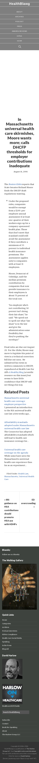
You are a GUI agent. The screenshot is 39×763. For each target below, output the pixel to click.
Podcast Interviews (9, 631)
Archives (5, 627)
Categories (6, 624)
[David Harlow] (12, 678)
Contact (5, 724)
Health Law (23, 474)
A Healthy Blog (16, 372)
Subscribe (6, 720)
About (4, 731)
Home (4, 620)
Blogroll (5, 649)
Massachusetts (11, 476)
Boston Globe (15, 184)
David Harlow (25, 756)
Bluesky (16, 554)
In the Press (6, 645)
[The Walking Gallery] (19, 609)
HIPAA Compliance (9, 634)
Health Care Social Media (12, 638)
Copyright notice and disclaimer (25, 751)
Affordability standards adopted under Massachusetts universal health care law (19, 425)
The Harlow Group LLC (11, 734)
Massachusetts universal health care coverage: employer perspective (16, 401)
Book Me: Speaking (9, 727)
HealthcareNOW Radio (11, 706)
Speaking (6, 642)
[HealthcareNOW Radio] (12, 704)
